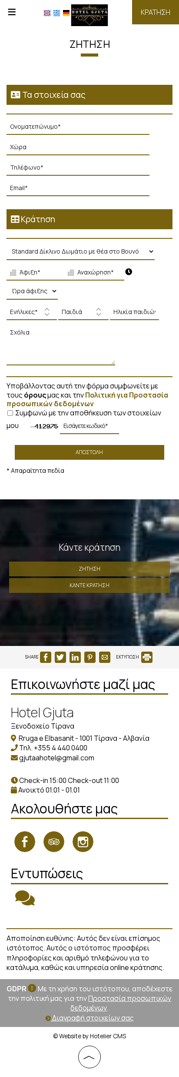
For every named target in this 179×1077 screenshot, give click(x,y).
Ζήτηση (89, 568)
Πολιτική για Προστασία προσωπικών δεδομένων (87, 399)
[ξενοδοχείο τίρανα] (89, 14)
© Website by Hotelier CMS (89, 1036)
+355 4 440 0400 (60, 748)
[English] (47, 13)
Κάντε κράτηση (89, 585)
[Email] (82, 190)
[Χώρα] (82, 149)
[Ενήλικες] (32, 314)
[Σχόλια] (63, 348)
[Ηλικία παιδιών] (133, 314)
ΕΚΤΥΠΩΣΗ (128, 657)
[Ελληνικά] (56, 13)
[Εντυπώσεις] (25, 901)
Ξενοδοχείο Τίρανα (42, 726)
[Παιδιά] (83, 314)
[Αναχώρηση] (92, 273)
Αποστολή (89, 452)
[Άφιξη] (35, 273)
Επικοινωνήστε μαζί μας (83, 684)
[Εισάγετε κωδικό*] (89, 428)
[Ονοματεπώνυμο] (82, 129)
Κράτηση (155, 12)
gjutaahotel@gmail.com (56, 758)
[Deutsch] (66, 13)
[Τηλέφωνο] (82, 170)
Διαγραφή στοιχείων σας (92, 1018)
